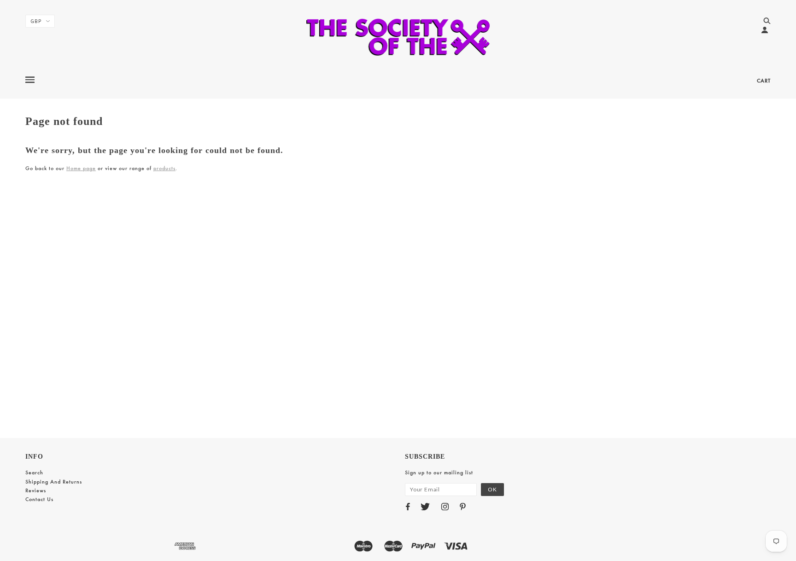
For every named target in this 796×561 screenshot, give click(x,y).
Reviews (35, 490)
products (164, 168)
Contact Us (39, 499)
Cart (764, 80)
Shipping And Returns (53, 481)
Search (34, 472)
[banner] (398, 37)
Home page (81, 168)
